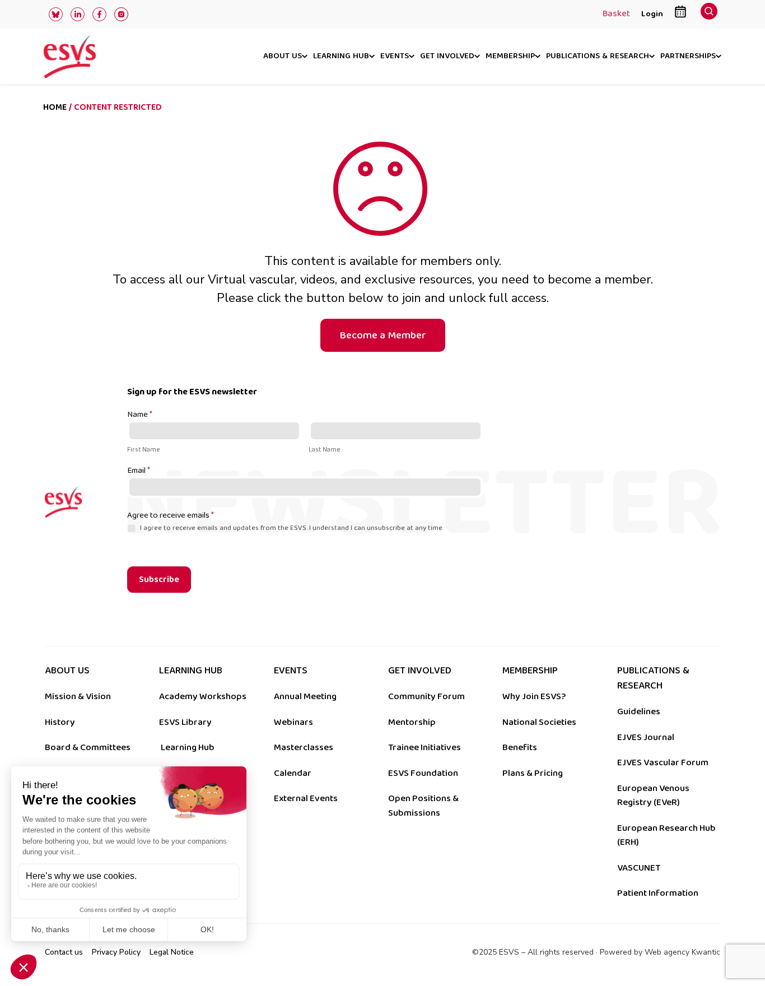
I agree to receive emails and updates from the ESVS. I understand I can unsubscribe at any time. (291, 528)
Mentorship (412, 722)
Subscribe (159, 580)
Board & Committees (87, 747)
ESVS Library (185, 722)
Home (55, 107)
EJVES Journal (645, 737)
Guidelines (638, 711)
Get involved (447, 56)
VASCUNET (638, 868)
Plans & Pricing (532, 773)
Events (394, 56)
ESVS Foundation (423, 773)
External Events (306, 798)
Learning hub (341, 56)
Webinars (293, 722)
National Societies (539, 722)
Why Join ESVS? (534, 696)
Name (139, 415)
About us (282, 56)
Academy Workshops (202, 696)
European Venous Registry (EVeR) (653, 795)
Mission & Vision (78, 696)
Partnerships (688, 56)
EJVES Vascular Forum (662, 762)
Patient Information (657, 893)
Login (652, 13)
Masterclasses (303, 747)
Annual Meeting (305, 696)
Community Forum (426, 696)
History (60, 722)
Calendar (292, 773)
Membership (510, 56)
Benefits (519, 747)
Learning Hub (187, 747)
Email (138, 471)
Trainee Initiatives (424, 747)
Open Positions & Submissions (423, 805)
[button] (709, 14)
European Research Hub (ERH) (666, 835)
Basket (616, 14)
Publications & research (597, 56)
